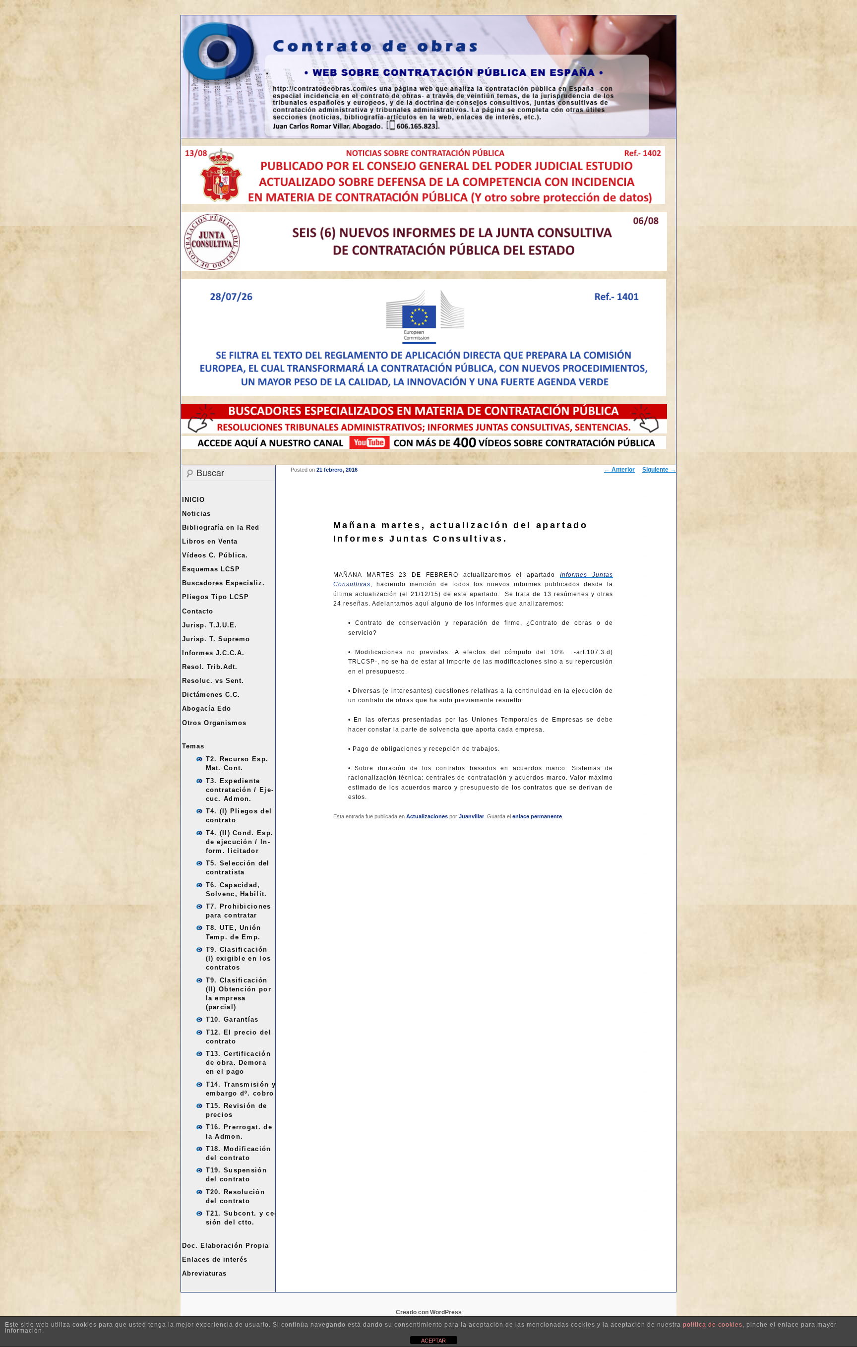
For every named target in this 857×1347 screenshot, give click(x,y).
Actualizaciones (427, 816)
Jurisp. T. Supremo (216, 639)
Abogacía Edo (206, 708)
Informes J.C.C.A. (213, 653)
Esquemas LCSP (211, 569)
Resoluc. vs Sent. (213, 680)
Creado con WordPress (429, 1312)
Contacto (197, 611)
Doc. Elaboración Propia (225, 1245)
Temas (193, 746)
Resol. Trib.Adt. (210, 667)
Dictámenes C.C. (211, 694)
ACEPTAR (433, 1341)
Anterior (619, 469)
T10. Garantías (232, 1019)
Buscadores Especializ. (223, 583)
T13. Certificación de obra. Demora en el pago (238, 1062)
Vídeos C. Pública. (215, 555)
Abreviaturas (204, 1273)
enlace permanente (537, 816)
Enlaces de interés (214, 1259)
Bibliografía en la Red (220, 527)
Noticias (196, 513)
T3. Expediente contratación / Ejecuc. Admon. (239, 789)
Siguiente (659, 469)
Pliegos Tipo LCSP (215, 597)
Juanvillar (471, 816)
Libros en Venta (210, 541)
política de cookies (712, 1324)
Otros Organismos (214, 723)
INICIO (193, 499)
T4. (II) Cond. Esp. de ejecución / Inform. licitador (240, 842)
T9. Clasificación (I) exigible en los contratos (238, 958)
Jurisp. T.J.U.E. (209, 625)
